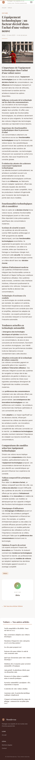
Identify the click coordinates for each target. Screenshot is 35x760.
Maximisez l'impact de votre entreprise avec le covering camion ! (17, 642)
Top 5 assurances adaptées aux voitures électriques (17, 636)
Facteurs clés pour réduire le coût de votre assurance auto (16, 652)
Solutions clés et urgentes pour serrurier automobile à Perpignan (17, 665)
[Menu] (31, 2)
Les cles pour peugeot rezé (12, 647)
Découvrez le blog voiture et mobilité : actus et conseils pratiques (16, 677)
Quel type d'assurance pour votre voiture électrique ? (17, 659)
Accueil (4, 7)
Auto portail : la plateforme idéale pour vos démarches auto (17, 671)
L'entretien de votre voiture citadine (16, 689)
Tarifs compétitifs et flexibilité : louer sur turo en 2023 (16, 629)
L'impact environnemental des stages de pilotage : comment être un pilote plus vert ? (17, 701)
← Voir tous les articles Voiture (12, 606)
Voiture (10, 7)
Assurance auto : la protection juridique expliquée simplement (17, 694)
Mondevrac (11, 719)
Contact (4, 748)
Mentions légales (7, 745)
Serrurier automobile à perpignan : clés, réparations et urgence (17, 683)
